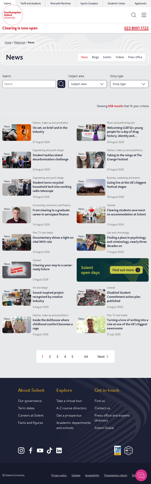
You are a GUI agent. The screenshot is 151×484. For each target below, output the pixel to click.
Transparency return (115, 475)
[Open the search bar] (134, 15)
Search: (6, 76)
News (84, 57)
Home (8, 42)
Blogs (95, 57)
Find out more (123, 270)
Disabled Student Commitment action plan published (123, 297)
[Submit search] (61, 84)
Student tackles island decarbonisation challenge (50, 157)
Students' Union (116, 3)
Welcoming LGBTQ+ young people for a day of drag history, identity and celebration (125, 134)
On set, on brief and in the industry (50, 130)
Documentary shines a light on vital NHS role (53, 240)
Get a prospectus (69, 415)
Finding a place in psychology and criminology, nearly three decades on (127, 242)
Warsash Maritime (60, 3)
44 (86, 356)
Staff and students (31, 3)
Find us (100, 400)
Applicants (140, 3)
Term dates (26, 407)
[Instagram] (21, 452)
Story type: (117, 76)
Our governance (30, 400)
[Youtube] (40, 452)
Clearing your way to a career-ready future (53, 267)
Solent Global (104, 427)
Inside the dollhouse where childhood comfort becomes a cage (53, 324)
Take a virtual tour (69, 400)
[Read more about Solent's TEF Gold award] (117, 451)
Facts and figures (30, 422)
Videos (120, 57)
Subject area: (76, 76)
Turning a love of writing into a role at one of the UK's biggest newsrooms (127, 324)
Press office (135, 57)
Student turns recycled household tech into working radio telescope (52, 187)
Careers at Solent (30, 415)
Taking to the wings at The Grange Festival (124, 157)
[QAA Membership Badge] (128, 451)
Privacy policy (59, 475)
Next (101, 356)
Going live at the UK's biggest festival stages (126, 185)
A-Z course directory (71, 407)
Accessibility (92, 475)
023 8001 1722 (136, 28)
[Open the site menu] (144, 15)
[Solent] (12, 15)
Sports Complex (89, 3)
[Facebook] (31, 452)
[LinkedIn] (59, 452)
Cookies (76, 475)
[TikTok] (49, 452)
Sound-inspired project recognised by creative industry (48, 297)
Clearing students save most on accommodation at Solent (126, 212)
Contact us (102, 407)
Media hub (19, 42)
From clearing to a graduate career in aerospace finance (51, 212)
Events (107, 57)
